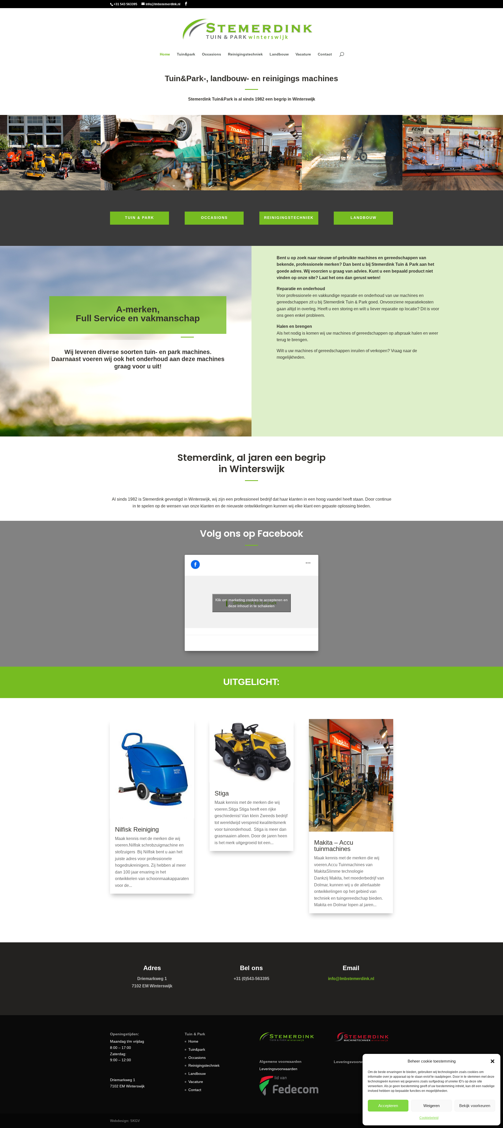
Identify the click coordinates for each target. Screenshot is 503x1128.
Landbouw (279, 54)
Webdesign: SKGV (125, 1121)
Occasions (211, 54)
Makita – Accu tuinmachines (333, 845)
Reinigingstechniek (245, 54)
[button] (492, 1061)
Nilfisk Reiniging (137, 829)
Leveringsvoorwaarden (278, 1069)
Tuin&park (186, 54)
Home (165, 54)
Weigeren (431, 1105)
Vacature (303, 54)
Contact (325, 54)
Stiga (222, 793)
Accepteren (388, 1105)
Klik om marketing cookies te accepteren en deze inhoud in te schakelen (251, 603)
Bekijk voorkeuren (474, 1105)
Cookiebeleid (429, 1118)
